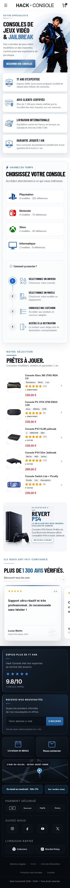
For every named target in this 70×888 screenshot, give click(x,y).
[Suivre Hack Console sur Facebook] (27, 828)
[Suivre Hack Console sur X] (58, 828)
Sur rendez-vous (56, 789)
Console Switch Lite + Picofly (41, 476)
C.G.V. (33, 864)
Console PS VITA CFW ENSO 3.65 (41, 403)
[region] (35, 598)
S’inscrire (54, 721)
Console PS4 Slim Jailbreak (40, 452)
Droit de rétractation (50, 864)
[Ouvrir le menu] (6, 5)
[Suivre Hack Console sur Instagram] (12, 828)
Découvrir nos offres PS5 (18, 544)
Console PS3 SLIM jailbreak (40, 429)
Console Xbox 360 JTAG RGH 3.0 (41, 377)
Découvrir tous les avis (17, 577)
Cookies (51, 872)
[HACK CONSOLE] (35, 5)
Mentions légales (18, 864)
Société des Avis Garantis (30, 107)
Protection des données (31, 872)
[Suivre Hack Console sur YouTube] (43, 828)
